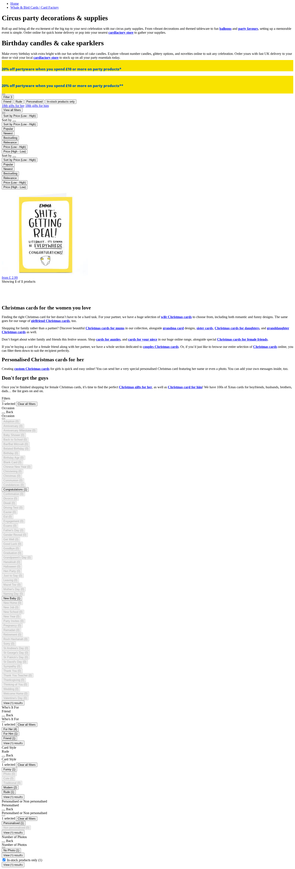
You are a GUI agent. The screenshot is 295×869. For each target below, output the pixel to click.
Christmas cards (265, 347)
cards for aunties (108, 339)
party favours (248, 28)
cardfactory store (120, 32)
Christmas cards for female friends (242, 339)
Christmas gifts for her (135, 387)
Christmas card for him (185, 387)
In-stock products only (24, 860)
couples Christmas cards (161, 347)
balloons (225, 28)
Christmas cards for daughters (237, 328)
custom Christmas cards (31, 369)
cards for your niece (142, 339)
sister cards (205, 328)
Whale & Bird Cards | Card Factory (34, 7)
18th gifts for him (37, 106)
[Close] (3, 401)
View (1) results (13, 703)
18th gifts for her (13, 106)
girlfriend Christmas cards (50, 321)
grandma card (173, 328)
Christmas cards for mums (105, 328)
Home (14, 3)
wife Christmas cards (176, 317)
